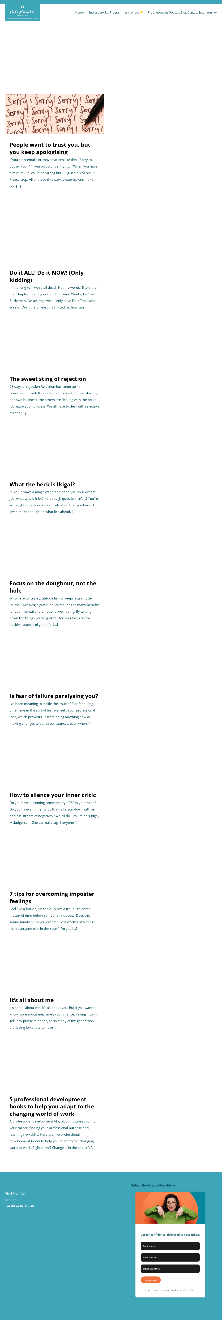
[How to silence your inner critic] (54, 764)
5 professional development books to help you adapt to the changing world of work (52, 1106)
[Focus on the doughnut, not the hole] (54, 552)
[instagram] (190, 2)
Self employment (71, 973)
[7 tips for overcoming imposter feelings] (54, 863)
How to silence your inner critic (53, 795)
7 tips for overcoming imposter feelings (52, 897)
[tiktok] (195, 2)
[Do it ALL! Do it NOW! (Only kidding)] (54, 234)
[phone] (216, 2)
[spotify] (205, 2)
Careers (42, 121)
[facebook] (185, 2)
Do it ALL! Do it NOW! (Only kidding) (47, 276)
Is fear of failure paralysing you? (54, 696)
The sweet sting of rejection (48, 378)
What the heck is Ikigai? (42, 484)
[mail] (211, 2)
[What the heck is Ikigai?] (54, 454)
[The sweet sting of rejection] (54, 348)
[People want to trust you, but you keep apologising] (54, 114)
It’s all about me (32, 1000)
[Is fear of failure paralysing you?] (54, 665)
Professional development (71, 238)
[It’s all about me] (54, 969)
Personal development (59, 121)
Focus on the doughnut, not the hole (53, 586)
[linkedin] (200, 2)
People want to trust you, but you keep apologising (50, 148)
